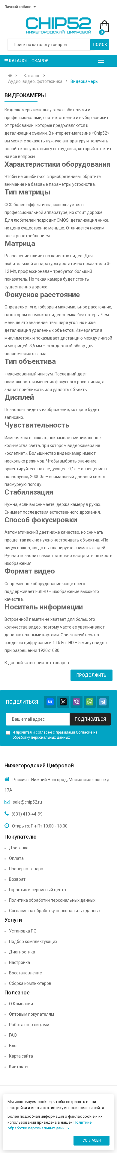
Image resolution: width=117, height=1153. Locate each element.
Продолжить (91, 675)
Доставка (18, 847)
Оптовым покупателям (31, 1014)
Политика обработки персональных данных (52, 900)
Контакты (18, 1066)
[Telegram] (103, 702)
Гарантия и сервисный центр (37, 889)
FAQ (13, 1035)
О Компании (21, 1003)
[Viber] (76, 702)
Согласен (91, 1140)
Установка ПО (23, 931)
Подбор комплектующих (33, 941)
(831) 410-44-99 (27, 814)
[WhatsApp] (90, 702)
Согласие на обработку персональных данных (54, 910)
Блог (13, 1045)
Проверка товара (26, 868)
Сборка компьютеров (30, 983)
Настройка (19, 962)
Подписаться (90, 719)
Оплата (16, 858)
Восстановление (25, 973)
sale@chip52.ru (27, 802)
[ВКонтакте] (50, 702)
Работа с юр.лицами (29, 1024)
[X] (63, 702)
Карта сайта (21, 1056)
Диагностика (22, 952)
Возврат (17, 879)
